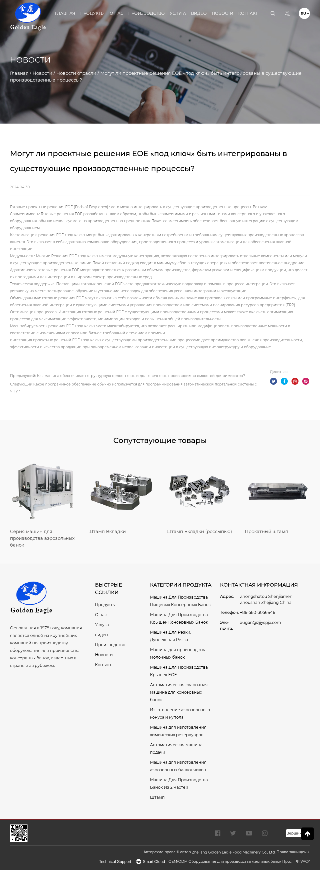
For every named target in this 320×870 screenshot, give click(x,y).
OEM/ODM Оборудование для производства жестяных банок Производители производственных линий (231, 861)
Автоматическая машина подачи (176, 748)
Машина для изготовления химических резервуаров (178, 731)
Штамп (157, 797)
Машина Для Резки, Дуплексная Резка (170, 636)
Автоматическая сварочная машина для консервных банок (179, 692)
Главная (65, 13)
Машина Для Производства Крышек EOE (179, 671)
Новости (222, 13)
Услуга (178, 13)
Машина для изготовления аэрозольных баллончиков (178, 766)
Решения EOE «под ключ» (75, 256)
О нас (116, 13)
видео (199, 13)
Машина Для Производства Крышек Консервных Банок (179, 618)
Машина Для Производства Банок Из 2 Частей (179, 783)
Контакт (248, 13)
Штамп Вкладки (107, 531)
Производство (146, 13)
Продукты (92, 13)
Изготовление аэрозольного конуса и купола (180, 713)
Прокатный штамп (266, 531)
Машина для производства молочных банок (178, 653)
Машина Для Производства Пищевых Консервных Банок (180, 601)
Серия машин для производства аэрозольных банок (42, 538)
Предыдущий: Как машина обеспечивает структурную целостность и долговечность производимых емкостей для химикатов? (127, 375)
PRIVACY (302, 861)
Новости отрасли (76, 73)
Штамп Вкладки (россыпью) (199, 531)
